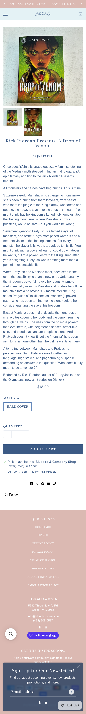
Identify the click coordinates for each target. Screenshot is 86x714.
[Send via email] (49, 483)
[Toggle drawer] (5, 14)
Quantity (12, 426)
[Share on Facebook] (31, 483)
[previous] (4, 4)
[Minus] (7, 434)
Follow (14, 494)
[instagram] (46, 702)
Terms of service (43, 560)
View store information (32, 472)
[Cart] (80, 14)
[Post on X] (37, 483)
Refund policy (43, 543)
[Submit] (71, 691)
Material (12, 398)
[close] (78, 667)
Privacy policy (43, 552)
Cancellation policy (43, 585)
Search (43, 535)
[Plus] (25, 434)
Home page (43, 527)
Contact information (43, 577)
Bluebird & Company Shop (55, 462)
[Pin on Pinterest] (43, 483)
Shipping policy (43, 568)
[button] (55, 483)
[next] (81, 4)
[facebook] (40, 702)
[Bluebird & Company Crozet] (43, 14)
